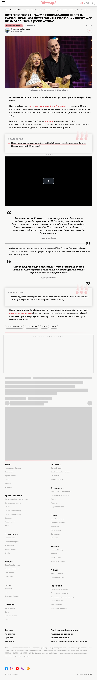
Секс (7, 612)
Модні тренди (10, 549)
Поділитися (89, 30)
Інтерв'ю (8, 487)
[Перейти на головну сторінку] (48, 3)
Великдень (55, 534)
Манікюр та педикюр (13, 511)
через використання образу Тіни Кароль (47, 106)
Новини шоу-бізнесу (13, 468)
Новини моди (10, 538)
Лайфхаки (9, 576)
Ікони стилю (9, 545)
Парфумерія (10, 522)
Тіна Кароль (31, 327)
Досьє (7, 480)
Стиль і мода (11, 534)
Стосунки (10, 605)
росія (53, 327)
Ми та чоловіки (10, 608)
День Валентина (57, 519)
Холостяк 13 (55, 554)
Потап (44, 327)
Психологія (55, 476)
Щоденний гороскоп (59, 608)
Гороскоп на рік (57, 601)
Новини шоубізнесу (14, 25)
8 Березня (55, 526)
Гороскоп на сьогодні (59, 589)
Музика (8, 483)
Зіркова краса (10, 476)
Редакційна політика (62, 634)
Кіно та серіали (57, 573)
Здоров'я (8, 518)
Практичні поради (12, 542)
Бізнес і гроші (56, 468)
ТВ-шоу (55, 547)
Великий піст (56, 530)
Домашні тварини (12, 569)
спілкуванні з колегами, (20, 313)
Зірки (8, 465)
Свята (54, 516)
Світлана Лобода (14, 327)
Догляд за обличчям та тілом (16, 499)
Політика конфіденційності (65, 630)
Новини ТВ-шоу (57, 550)
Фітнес (7, 526)
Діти (6, 620)
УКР (82, 3)
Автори (9, 630)
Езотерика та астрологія (61, 492)
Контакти (10, 634)
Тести (53, 499)
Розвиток (56, 465)
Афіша (54, 570)
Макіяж (7, 507)
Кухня (8, 585)
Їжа (6, 592)
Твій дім (9, 562)
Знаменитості (10, 472)
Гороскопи (56, 586)
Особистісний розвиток (60, 472)
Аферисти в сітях (58, 561)
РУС (87, 3)
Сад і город (9, 573)
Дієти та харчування (13, 514)
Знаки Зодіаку (56, 604)
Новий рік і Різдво (58, 523)
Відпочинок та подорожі (60, 495)
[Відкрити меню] (3, 3)
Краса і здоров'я (13, 496)
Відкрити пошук (93, 3)
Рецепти (8, 589)
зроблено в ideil (84, 674)
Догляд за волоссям (13, 503)
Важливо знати (57, 480)
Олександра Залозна (20, 29)
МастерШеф (56, 558)
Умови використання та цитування (69, 642)
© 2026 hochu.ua (11, 674)
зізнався (49, 121)
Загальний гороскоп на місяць (63, 597)
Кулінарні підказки (12, 596)
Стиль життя (57, 488)
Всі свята (54, 538)
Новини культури (57, 577)
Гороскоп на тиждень (59, 593)
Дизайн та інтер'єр (12, 565)
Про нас (9, 638)
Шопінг (7, 553)
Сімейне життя (11, 616)
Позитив (54, 503)
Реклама (9, 642)
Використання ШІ (60, 638)
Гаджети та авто (57, 507)
